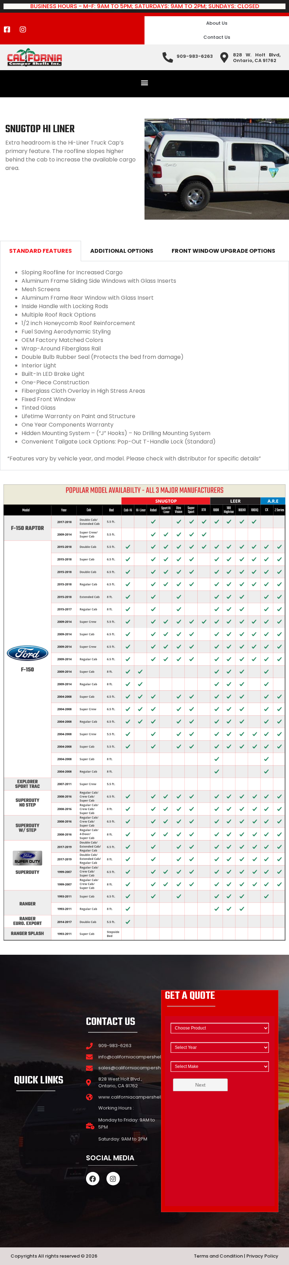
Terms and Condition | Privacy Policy (236, 1256)
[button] (144, 82)
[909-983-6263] (167, 57)
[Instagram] (23, 30)
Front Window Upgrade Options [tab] (223, 251)
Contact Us (216, 37)
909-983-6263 (195, 56)
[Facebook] (92, 1178)
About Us (216, 23)
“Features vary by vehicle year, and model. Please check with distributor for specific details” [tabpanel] (134, 365)
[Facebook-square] (7, 30)
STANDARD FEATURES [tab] (40, 251)
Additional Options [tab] (121, 251)
